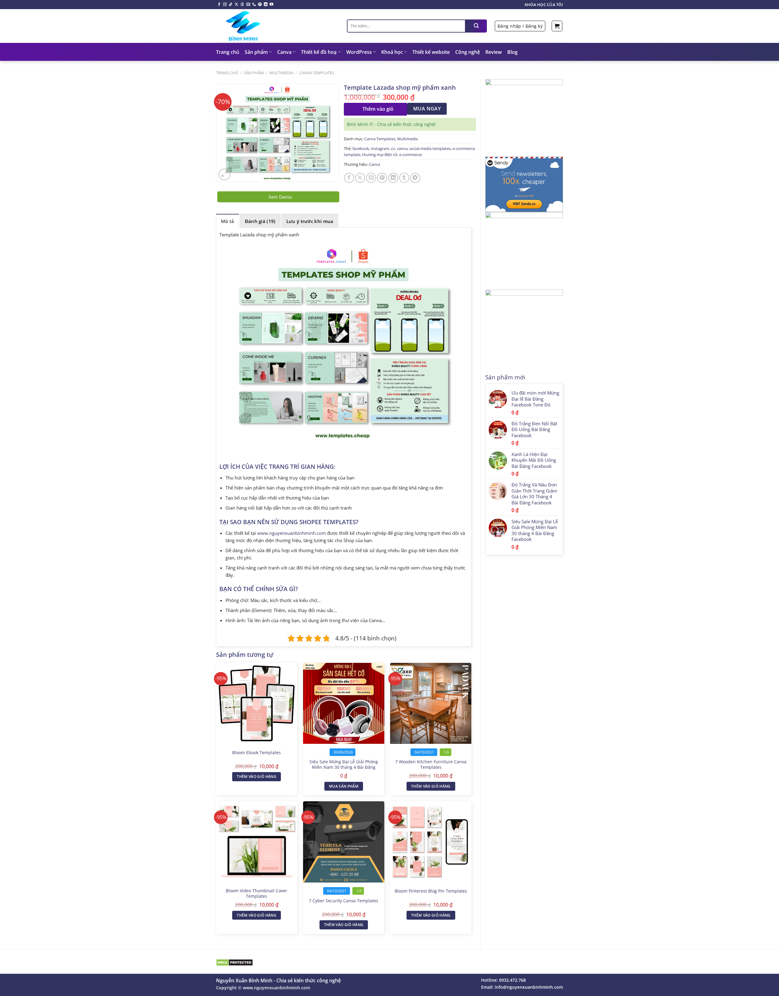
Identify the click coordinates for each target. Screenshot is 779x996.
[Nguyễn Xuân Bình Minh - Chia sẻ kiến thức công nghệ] (277, 26)
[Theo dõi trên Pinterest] (260, 4)
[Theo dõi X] (236, 4)
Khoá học (392, 52)
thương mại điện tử (379, 154)
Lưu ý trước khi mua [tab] (310, 221)
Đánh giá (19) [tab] (260, 221)
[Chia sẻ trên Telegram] (415, 178)
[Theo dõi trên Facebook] (219, 4)
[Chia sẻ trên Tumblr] (404, 178)
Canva (284, 52)
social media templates (430, 148)
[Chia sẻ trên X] (360, 178)
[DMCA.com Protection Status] (234, 962)
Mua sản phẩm (343, 786)
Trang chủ (227, 52)
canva (402, 148)
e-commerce (410, 154)
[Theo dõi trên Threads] (242, 4)
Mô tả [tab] (227, 221)
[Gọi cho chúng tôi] (254, 4)
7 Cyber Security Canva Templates (343, 901)
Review (493, 52)
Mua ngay (427, 108)
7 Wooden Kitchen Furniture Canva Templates (430, 764)
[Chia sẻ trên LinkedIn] (393, 178)
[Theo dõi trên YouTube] (271, 4)
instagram (380, 148)
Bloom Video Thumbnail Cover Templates (256, 893)
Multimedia (281, 72)
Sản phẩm (256, 52)
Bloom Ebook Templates (256, 752)
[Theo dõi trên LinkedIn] (265, 4)
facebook (360, 148)
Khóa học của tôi (544, 4)
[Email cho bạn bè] (371, 178)
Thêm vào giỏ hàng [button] (256, 776)
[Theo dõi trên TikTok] (230, 4)
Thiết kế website (431, 52)
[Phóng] (224, 174)
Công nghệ (467, 52)
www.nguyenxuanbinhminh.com (291, 533)
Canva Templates (316, 72)
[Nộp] (476, 26)
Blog (512, 52)
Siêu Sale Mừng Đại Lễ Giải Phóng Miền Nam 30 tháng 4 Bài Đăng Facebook (343, 767)
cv (393, 148)
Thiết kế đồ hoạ (319, 52)
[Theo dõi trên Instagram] (225, 4)
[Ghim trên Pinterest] (382, 178)
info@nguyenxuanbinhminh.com (529, 987)
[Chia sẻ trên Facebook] (349, 178)
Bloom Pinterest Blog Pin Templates (431, 891)
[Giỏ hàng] (557, 26)
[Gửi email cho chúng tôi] (248, 4)
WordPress (359, 52)
